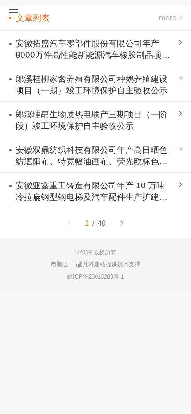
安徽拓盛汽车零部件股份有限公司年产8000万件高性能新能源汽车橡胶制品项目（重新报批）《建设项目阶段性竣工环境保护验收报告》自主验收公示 (93, 50)
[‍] (170, 18)
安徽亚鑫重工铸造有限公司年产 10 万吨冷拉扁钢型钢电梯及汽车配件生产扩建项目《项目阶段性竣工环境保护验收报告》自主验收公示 (91, 192)
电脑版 (59, 264)
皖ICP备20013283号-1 (95, 276)
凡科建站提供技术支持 (111, 264)
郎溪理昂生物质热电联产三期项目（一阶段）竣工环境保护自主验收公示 (91, 120)
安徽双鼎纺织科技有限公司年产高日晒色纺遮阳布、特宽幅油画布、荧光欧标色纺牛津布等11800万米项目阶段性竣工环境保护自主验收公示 (91, 156)
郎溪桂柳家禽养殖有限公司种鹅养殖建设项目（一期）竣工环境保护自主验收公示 (91, 84)
